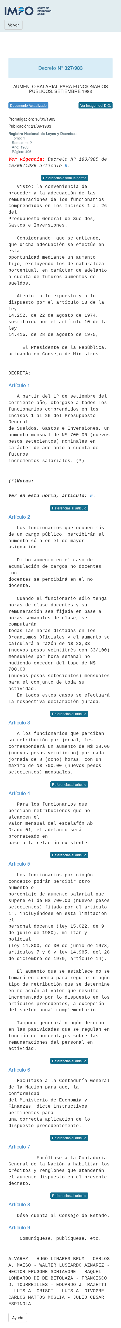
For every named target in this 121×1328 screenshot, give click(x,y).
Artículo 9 (19, 1227)
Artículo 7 (19, 1146)
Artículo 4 (19, 793)
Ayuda (17, 1317)
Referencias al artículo (69, 508)
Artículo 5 (19, 863)
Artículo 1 (19, 385)
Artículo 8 (19, 1204)
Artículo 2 (19, 516)
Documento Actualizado (28, 105)
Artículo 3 (19, 722)
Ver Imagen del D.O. (95, 105)
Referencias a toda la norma (64, 177)
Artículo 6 (19, 1069)
